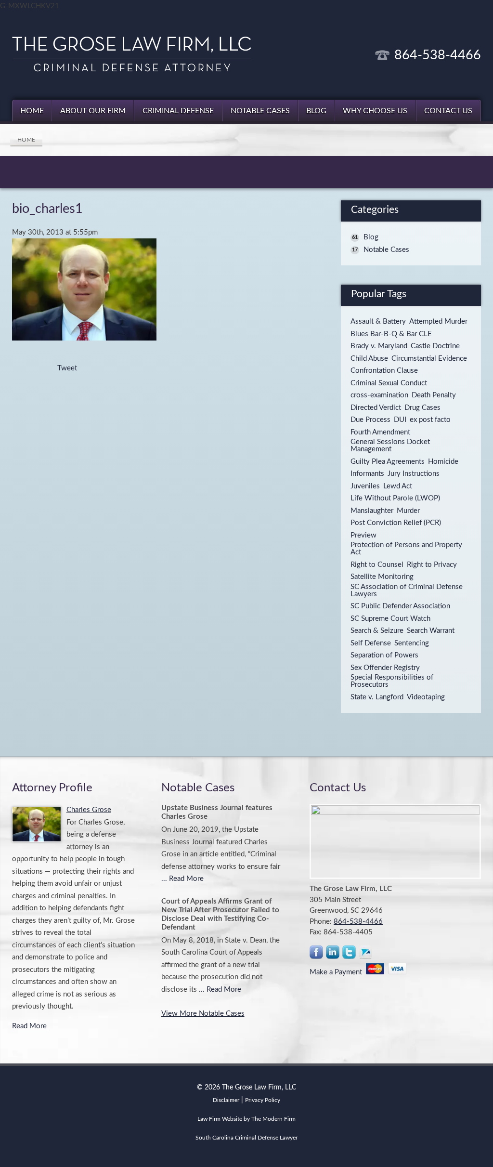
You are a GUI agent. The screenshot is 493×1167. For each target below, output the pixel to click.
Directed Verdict (375, 407)
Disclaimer (226, 1100)
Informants (367, 473)
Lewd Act (397, 486)
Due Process (370, 419)
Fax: (317, 932)
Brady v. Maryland (378, 346)
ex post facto (430, 419)
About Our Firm (93, 111)
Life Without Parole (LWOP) (395, 498)
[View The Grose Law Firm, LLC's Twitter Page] (349, 954)
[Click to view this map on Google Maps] (395, 841)
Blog (316, 111)
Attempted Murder (438, 321)
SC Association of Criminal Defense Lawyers (406, 590)
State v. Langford (376, 697)
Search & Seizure (376, 630)
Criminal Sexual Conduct (388, 383)
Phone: (322, 921)
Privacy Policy (262, 1100)
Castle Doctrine (435, 346)
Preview (363, 535)
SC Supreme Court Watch (390, 618)
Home (32, 111)
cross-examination (379, 395)
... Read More (182, 878)
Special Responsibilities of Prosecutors (391, 681)
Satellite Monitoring (382, 576)
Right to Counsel (376, 564)
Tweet (67, 368)
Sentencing (411, 643)
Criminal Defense (178, 111)
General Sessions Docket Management (390, 445)
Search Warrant (430, 630)
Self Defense (370, 643)
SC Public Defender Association (400, 606)
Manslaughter (371, 510)
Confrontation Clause (384, 370)
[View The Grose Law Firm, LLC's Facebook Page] (317, 954)
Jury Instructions (414, 473)
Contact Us (448, 111)
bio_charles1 (47, 208)
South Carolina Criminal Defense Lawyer (246, 1138)
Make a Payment (338, 972)
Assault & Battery (378, 321)
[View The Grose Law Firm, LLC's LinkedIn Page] (333, 954)
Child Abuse (369, 358)
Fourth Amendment (380, 432)
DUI (400, 419)
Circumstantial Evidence (429, 358)
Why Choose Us (375, 111)
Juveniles (365, 486)
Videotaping (426, 697)
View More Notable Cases (203, 1013)
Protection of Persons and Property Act (406, 548)
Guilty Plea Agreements (387, 461)
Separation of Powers (384, 655)
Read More (29, 1026)
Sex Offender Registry (385, 667)
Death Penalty (434, 395)
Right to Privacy (432, 564)
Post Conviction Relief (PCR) (395, 522)
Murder (408, 510)
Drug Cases (422, 407)
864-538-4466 (437, 55)
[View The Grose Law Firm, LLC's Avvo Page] (366, 954)
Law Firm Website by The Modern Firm (246, 1119)
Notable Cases (260, 111)
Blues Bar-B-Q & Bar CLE (391, 334)
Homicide (443, 461)
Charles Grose (88, 809)
